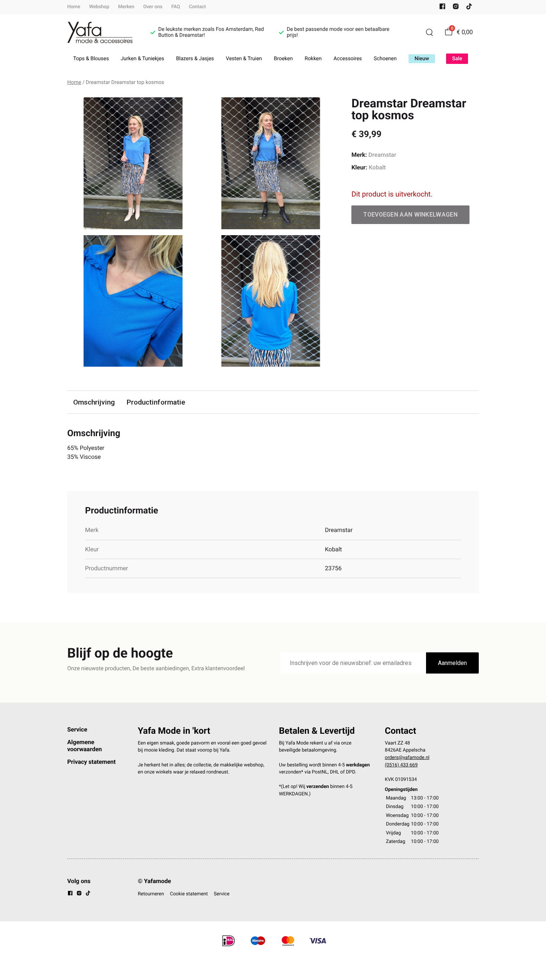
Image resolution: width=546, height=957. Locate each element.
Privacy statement (91, 761)
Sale (457, 59)
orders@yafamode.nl (407, 757)
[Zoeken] (429, 32)
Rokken (313, 59)
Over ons (152, 7)
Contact (197, 7)
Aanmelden (452, 662)
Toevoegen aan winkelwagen (410, 214)
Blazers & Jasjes (195, 59)
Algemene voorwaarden (84, 745)
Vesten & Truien (244, 59)
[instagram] (455, 8)
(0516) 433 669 (401, 765)
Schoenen (385, 59)
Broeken (283, 59)
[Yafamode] (100, 32)
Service (77, 729)
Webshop (99, 7)
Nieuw (422, 59)
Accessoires (348, 59)
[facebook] (442, 8)
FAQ (175, 7)
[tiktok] (469, 8)
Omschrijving (94, 402)
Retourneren (151, 894)
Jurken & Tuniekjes (142, 59)
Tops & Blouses (91, 59)
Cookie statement (189, 894)
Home (73, 7)
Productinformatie (156, 402)
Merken (126, 7)
